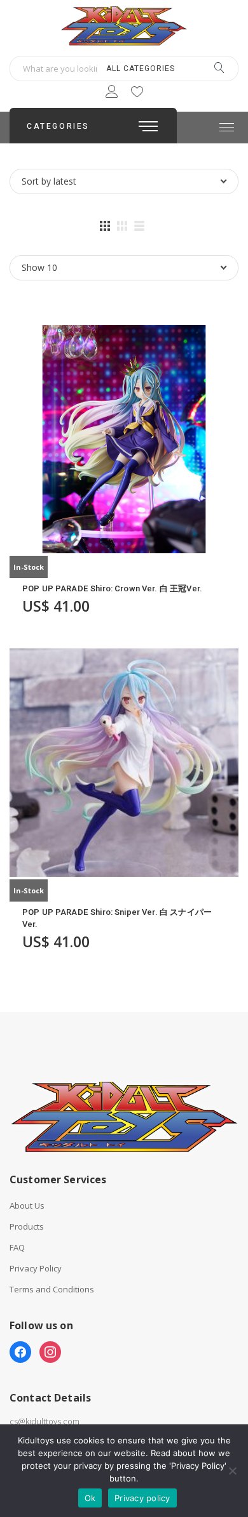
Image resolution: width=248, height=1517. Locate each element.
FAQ (17, 1247)
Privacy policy (142, 1498)
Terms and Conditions (52, 1289)
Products (27, 1226)
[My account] (112, 93)
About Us (27, 1205)
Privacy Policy (36, 1268)
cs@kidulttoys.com (44, 1421)
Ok (90, 1498)
